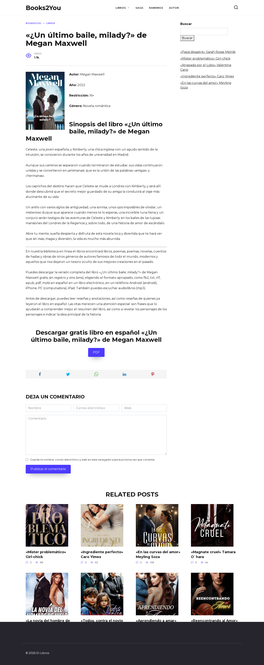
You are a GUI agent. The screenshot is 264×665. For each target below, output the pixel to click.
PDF (96, 352)
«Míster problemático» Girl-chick (205, 58)
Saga (139, 7)
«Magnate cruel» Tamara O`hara (213, 554)
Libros (121, 7)
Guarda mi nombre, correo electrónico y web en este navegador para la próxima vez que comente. (92, 459)
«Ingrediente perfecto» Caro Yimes (207, 76)
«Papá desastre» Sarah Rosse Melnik (208, 52)
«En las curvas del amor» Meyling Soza (158, 554)
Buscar (186, 24)
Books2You (43, 8)
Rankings (156, 7)
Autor (174, 7)
